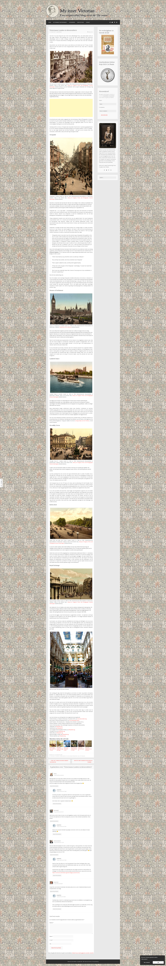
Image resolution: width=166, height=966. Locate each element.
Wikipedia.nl (60, 728)
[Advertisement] (71, 108)
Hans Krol (56, 882)
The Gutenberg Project (74, 720)
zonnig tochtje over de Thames (82, 420)
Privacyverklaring (95, 961)
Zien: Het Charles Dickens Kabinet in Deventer (59, 761)
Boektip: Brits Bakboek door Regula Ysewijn (83, 761)
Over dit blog (80, 22)
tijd (78, 756)
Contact (88, 22)
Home (49, 22)
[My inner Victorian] (52, 17)
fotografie (56, 756)
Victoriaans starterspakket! (60, 22)
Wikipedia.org (59, 726)
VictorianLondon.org (82, 718)
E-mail (51, 940)
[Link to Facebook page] (110, 22)
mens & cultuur (66, 756)
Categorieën (72, 22)
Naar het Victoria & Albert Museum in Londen (74, 749)
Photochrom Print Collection (65, 327)
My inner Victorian (77, 11)
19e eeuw (52, 756)
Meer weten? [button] (144, 959)
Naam (51, 936)
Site (50, 943)
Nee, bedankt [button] (147, 962)
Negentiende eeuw (73, 756)
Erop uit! (52, 754)
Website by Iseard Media (72, 961)
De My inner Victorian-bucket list (81, 749)
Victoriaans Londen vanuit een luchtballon (88, 749)
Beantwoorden (54, 786)
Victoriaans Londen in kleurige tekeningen (60, 749)
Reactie (51, 922)
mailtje (107, 167)
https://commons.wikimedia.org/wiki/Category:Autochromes (66, 872)
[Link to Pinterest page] (114, 22)
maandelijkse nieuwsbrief (108, 96)
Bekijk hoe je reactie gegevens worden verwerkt (83, 953)
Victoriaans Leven (58, 754)
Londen (61, 756)
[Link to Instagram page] (117, 22)
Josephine (59, 32)
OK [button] (158, 962)
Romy (55, 773)
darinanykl (56, 810)
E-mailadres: (102, 107)
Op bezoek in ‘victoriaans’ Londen (66, 749)
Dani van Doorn (57, 840)
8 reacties (90, 32)
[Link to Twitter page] (112, 22)
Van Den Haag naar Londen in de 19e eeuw (53, 749)
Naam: (100, 100)
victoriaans (82, 756)
